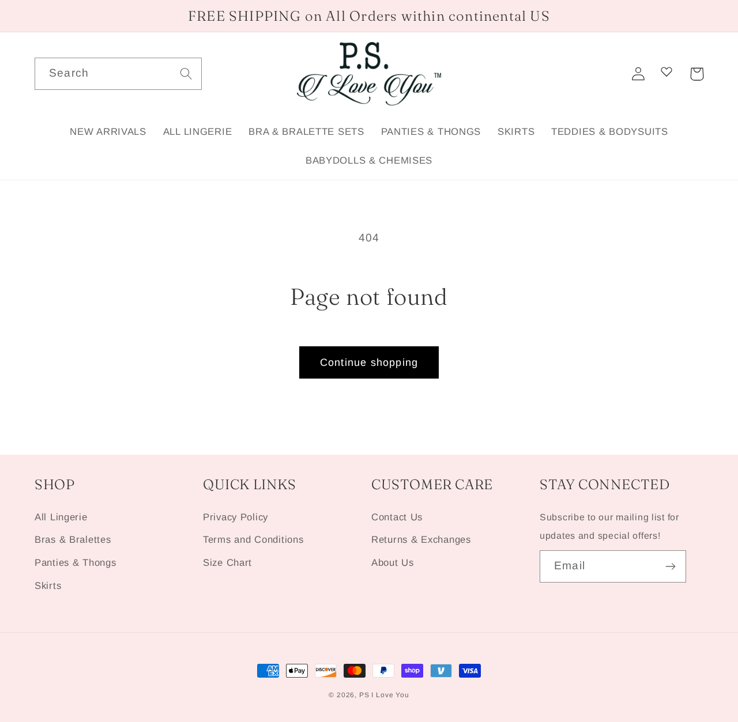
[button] (696, 74)
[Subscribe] (670, 566)
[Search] (186, 73)
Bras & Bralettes (73, 539)
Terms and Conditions (253, 539)
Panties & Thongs (75, 562)
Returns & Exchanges (421, 539)
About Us (392, 562)
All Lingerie (61, 517)
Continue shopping (369, 362)
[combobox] (118, 73)
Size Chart (227, 562)
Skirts (48, 585)
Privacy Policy (235, 517)
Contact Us (397, 517)
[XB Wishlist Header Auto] (666, 71)
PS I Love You (384, 695)
